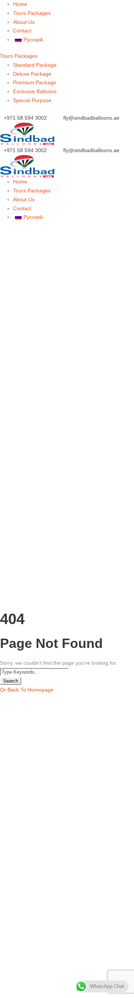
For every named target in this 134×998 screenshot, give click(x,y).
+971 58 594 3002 (25, 118)
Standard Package (35, 65)
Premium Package (34, 82)
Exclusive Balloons (35, 91)
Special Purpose (32, 100)
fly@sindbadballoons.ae (91, 118)
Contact (22, 31)
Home (20, 4)
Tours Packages (32, 13)
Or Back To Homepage (27, 690)
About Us (24, 22)
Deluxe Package (32, 74)
